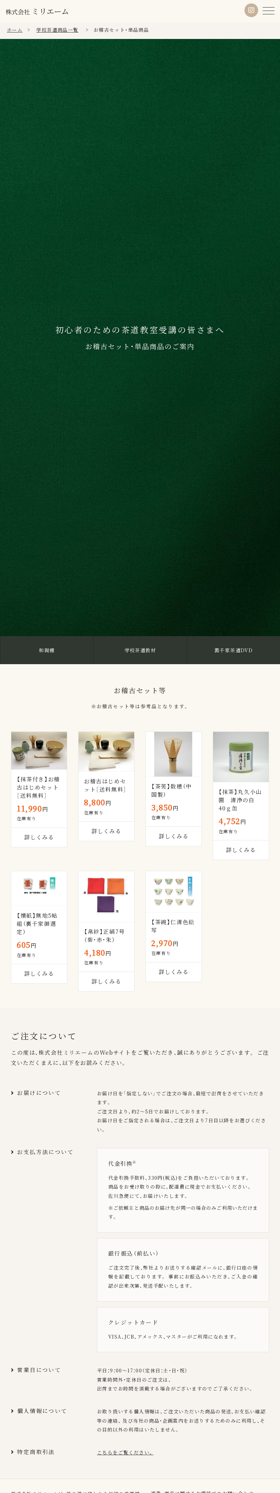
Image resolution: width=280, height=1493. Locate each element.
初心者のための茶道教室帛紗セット (233, 650)
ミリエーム (37, 10)
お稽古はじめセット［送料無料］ (105, 785)
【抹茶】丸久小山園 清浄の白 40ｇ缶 (240, 800)
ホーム (15, 29)
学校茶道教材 (47, 650)
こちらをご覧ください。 (125, 1452)
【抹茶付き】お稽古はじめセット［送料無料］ (38, 787)
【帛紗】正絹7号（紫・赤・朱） (104, 936)
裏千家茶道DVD (140, 650)
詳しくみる (174, 836)
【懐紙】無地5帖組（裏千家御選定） (37, 924)
